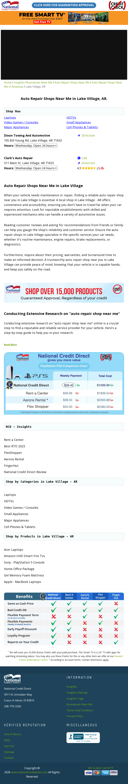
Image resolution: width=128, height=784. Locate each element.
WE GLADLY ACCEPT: (101, 768)
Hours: (9, 146)
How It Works (12, 734)
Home (8, 82)
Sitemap (9, 752)
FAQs (7, 740)
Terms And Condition (79, 710)
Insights (19, 82)
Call (84, 158)
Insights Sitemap (77, 692)
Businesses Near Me (39, 82)
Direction (88, 135)
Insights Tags (75, 698)
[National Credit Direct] (11, 5)
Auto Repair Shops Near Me (72, 82)
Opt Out (9, 746)
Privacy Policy (74, 716)
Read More (10, 344)
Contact (9, 758)
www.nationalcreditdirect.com (29, 772)
